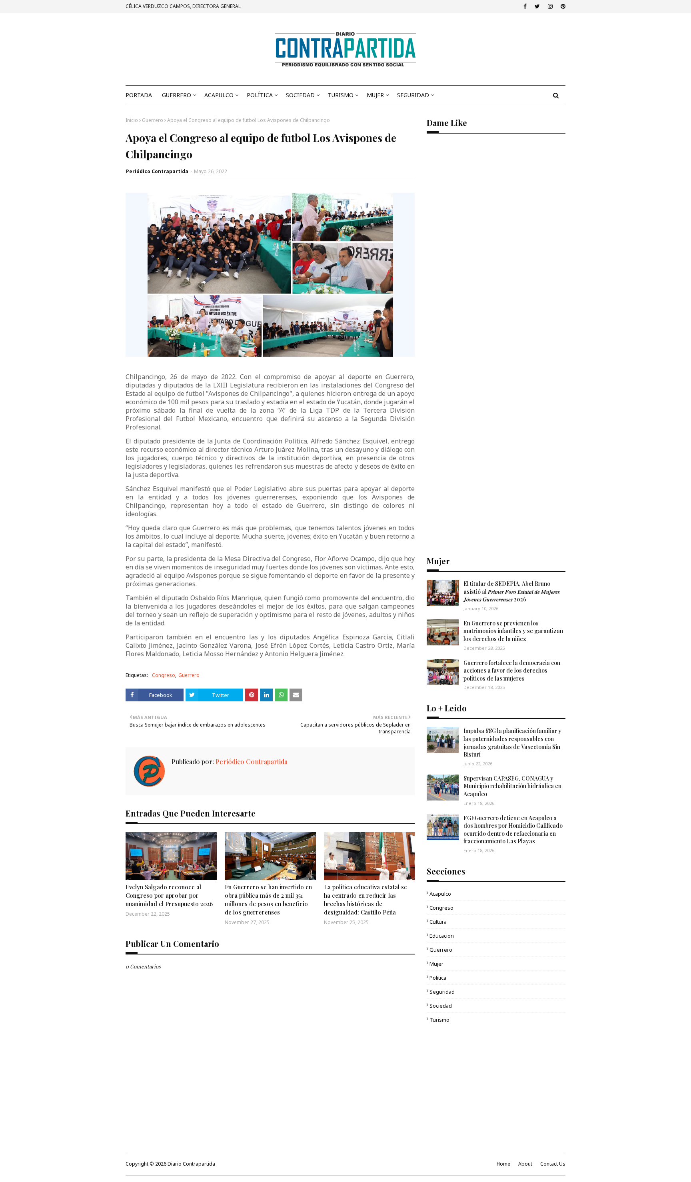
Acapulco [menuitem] (219, 95)
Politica (437, 977)
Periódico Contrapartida (157, 171)
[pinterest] (562, 6)
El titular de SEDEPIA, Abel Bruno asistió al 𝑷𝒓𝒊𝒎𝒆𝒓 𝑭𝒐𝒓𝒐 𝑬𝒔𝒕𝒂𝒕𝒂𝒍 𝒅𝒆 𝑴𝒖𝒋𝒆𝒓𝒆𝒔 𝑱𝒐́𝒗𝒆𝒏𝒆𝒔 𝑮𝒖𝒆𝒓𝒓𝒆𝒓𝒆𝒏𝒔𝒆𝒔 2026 (511, 591)
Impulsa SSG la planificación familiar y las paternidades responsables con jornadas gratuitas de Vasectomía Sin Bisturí (512, 742)
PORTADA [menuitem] (139, 95)
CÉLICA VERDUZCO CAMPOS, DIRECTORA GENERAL (183, 6)
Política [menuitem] (260, 95)
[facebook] (525, 6)
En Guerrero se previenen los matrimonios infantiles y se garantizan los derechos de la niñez (513, 631)
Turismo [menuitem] (340, 95)
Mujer (436, 963)
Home (503, 1163)
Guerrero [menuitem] (176, 95)
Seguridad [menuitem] (413, 95)
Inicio (132, 120)
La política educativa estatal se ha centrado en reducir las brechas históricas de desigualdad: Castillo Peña (365, 899)
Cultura (438, 921)
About (525, 1163)
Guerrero (152, 120)
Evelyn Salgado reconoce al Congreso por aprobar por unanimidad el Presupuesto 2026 (169, 895)
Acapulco (440, 893)
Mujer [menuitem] (375, 95)
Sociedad (440, 1005)
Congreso (163, 675)
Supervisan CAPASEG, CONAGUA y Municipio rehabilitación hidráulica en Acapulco (512, 786)
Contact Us (552, 1163)
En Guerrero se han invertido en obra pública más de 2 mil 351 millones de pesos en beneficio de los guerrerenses (268, 899)
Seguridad (442, 991)
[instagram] (550, 6)
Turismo (439, 1019)
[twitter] (537, 6)
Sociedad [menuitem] (300, 95)
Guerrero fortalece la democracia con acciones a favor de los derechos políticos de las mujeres (511, 670)
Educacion (441, 935)
